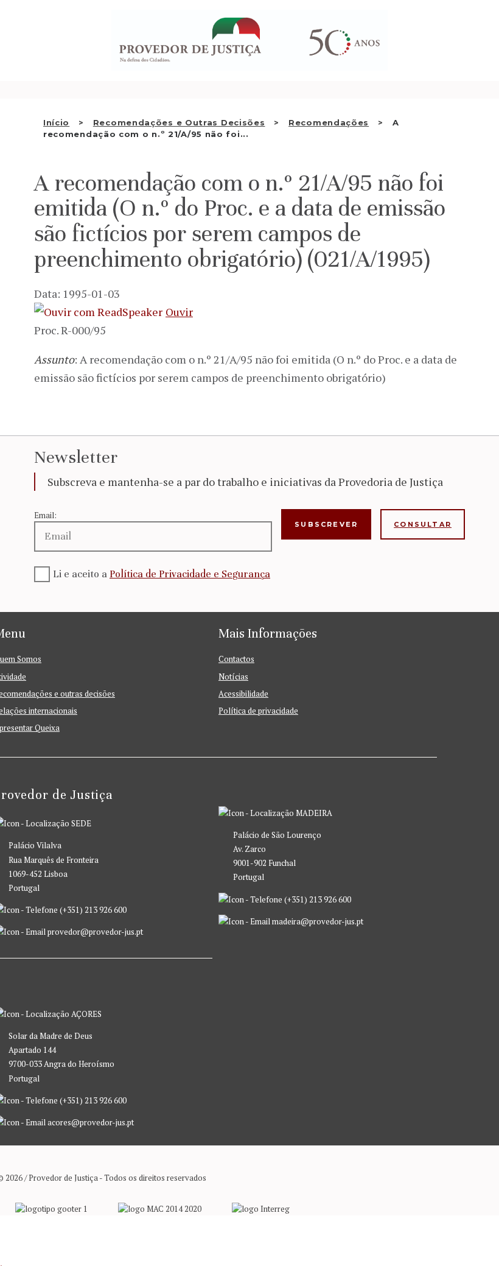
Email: (45, 515)
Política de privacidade (258, 710)
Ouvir (179, 311)
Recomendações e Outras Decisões (179, 122)
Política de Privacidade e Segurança (190, 574)
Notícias (233, 676)
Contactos (236, 658)
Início (56, 122)
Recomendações (328, 122)
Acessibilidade (243, 693)
